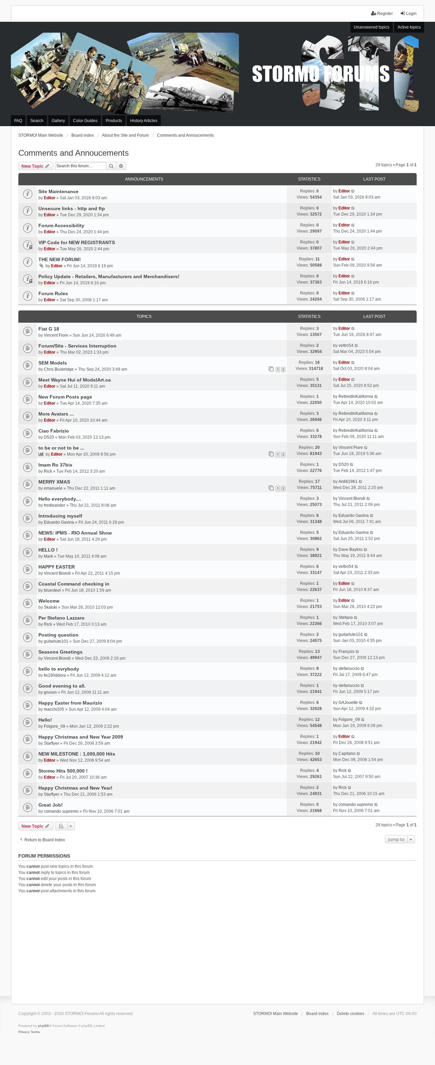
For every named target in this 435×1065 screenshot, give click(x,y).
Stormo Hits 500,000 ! (63, 771)
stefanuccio (349, 668)
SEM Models (52, 363)
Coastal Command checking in (73, 584)
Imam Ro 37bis (55, 465)
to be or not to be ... (61, 448)
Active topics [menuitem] (409, 27)
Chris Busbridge (59, 369)
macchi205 (54, 709)
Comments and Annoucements (73, 152)
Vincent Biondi (351, 498)
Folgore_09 (54, 726)
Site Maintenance (58, 191)
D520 (49, 437)
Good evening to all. (62, 686)
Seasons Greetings (60, 652)
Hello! (45, 720)
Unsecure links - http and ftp (71, 208)
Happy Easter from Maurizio (70, 703)
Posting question (58, 635)
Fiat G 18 (48, 329)
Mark (48, 556)
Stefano (345, 617)
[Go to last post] (353, 191)
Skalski (50, 607)
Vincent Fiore (56, 335)
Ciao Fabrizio (53, 431)
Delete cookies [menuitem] (350, 1013)
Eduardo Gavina (59, 522)
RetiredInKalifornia (355, 396)
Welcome (48, 601)
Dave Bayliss (350, 549)
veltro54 (345, 345)
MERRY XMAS (54, 482)
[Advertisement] (217, 947)
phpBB (43, 1026)
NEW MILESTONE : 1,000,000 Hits (76, 754)
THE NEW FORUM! (59, 259)
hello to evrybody (58, 669)
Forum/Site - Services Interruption (77, 346)
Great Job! (50, 805)
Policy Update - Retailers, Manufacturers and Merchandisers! (108, 276)
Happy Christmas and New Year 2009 (80, 737)
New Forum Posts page (65, 397)
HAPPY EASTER (56, 567)
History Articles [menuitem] (143, 120)
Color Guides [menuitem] (85, 120)
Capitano (346, 753)
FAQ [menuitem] (18, 120)
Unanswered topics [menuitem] (371, 27)
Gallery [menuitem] (58, 120)
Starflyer (51, 743)
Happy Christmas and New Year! (75, 788)
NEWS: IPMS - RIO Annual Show (75, 533)
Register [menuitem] (385, 13)
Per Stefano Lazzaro (61, 618)
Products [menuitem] (114, 120)
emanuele (53, 488)
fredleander (54, 505)
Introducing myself (60, 516)
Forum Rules (53, 293)
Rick (48, 471)
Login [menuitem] (411, 13)
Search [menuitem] (37, 120)
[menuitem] (24, 1032)
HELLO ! (48, 550)
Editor (49, 198)
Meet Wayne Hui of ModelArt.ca (74, 380)
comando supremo (61, 811)
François (346, 651)
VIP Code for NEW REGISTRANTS (76, 242)
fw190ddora (55, 675)
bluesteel (52, 590)
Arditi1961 (348, 481)
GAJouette (348, 702)
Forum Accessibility (61, 225)
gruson (50, 692)
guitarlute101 (56, 641)
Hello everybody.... (59, 499)
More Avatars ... (56, 414)
